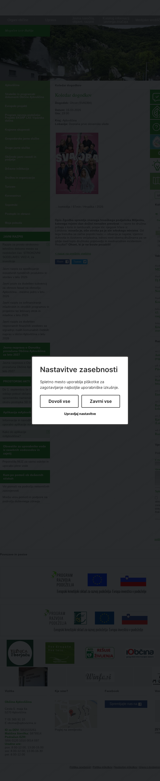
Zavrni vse (101, 401)
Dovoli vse (59, 401)
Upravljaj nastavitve (80, 414)
